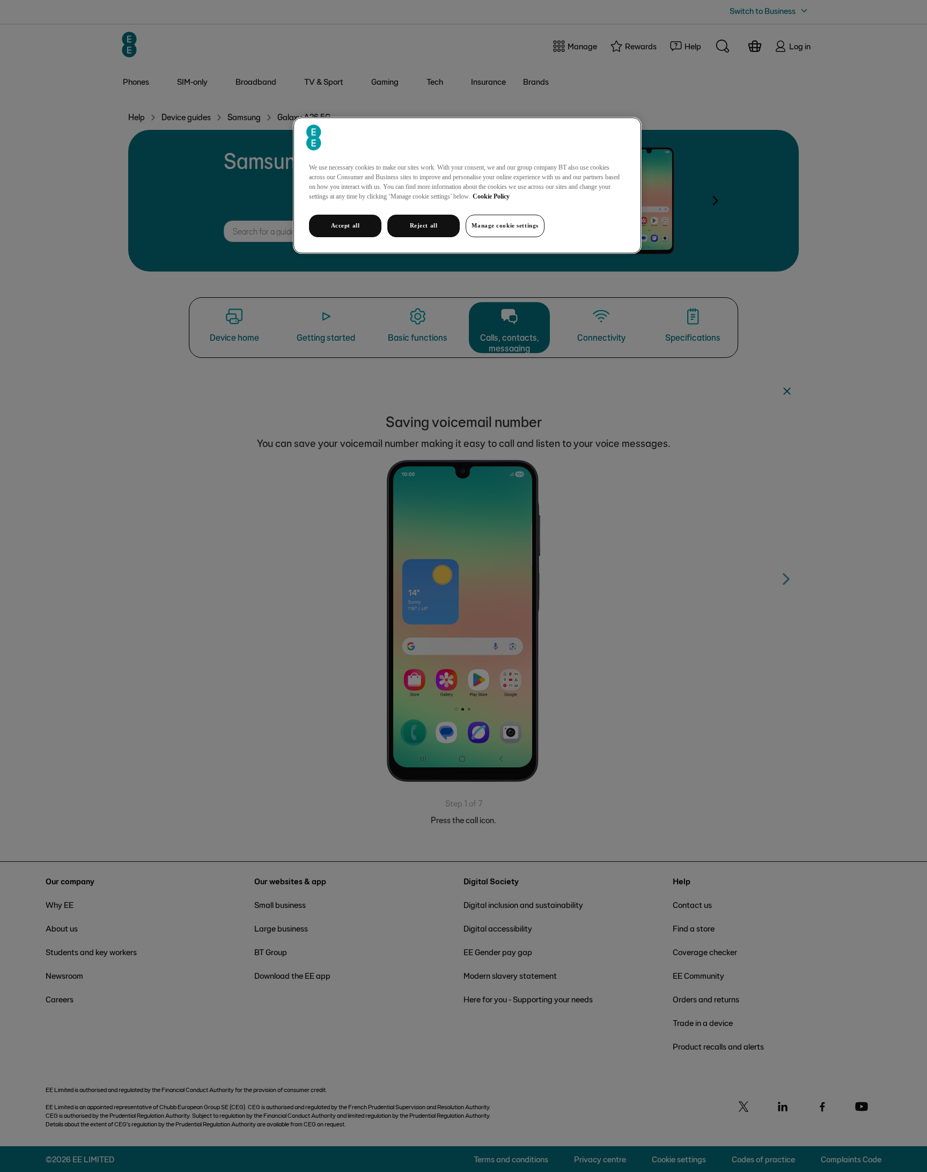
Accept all (345, 225)
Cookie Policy (491, 196)
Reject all (424, 225)
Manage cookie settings (505, 225)
